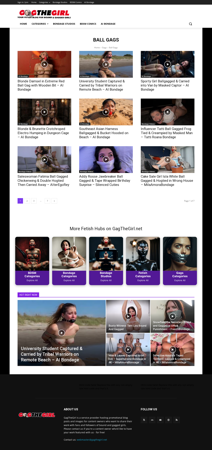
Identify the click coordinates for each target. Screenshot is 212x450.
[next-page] (54, 201)
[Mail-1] (160, 420)
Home (97, 47)
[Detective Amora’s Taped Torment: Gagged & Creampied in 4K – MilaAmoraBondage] (172, 349)
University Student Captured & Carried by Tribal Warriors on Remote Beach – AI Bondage (102, 85)
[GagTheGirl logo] (37, 415)
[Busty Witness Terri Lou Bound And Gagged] (128, 316)
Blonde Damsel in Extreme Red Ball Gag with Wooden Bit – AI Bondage (41, 85)
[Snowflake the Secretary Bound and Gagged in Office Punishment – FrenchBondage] (172, 316)
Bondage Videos (148, 124)
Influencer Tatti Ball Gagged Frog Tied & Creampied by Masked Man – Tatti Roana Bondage (167, 133)
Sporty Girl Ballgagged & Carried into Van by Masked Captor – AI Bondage (165, 85)
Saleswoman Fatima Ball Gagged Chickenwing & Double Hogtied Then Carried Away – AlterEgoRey (43, 180)
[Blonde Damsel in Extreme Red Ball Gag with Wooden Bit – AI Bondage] (44, 64)
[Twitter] (144, 420)
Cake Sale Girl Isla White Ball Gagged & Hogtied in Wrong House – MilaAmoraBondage (167, 180)
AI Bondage (23, 76)
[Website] (168, 420)
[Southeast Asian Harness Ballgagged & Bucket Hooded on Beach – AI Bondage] (106, 112)
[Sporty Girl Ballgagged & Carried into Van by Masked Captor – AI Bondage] (167, 64)
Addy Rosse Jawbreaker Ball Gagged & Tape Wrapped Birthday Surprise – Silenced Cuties (104, 180)
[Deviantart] (152, 420)
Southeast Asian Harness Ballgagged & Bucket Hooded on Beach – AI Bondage (103, 133)
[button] (190, 24)
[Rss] (176, 420)
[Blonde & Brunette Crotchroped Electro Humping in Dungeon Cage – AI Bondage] (44, 112)
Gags (104, 47)
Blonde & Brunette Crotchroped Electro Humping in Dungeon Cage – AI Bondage (43, 133)
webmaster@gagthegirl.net (92, 439)
